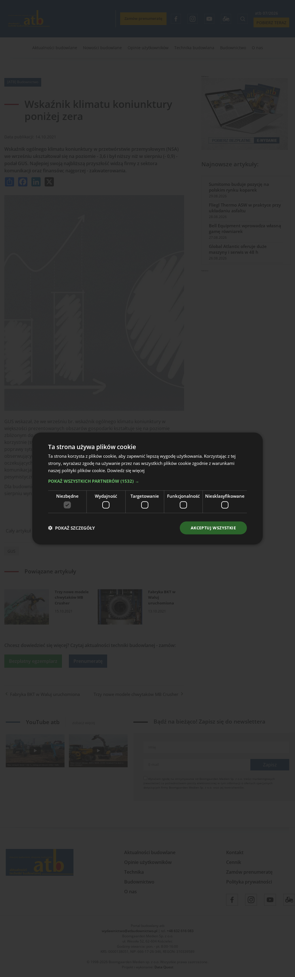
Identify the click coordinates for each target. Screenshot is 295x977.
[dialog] (147, 488)
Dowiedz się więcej (126, 470)
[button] (147, 480)
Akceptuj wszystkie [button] (213, 528)
